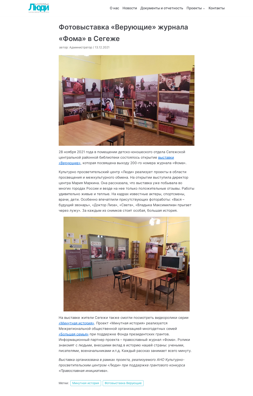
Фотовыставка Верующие (123, 383)
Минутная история (85, 383)
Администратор (80, 47)
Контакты (217, 8)
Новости (130, 8)
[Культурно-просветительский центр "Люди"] (38, 8)
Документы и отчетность (161, 8)
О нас (114, 8)
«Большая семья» (74, 334)
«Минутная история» (76, 323)
